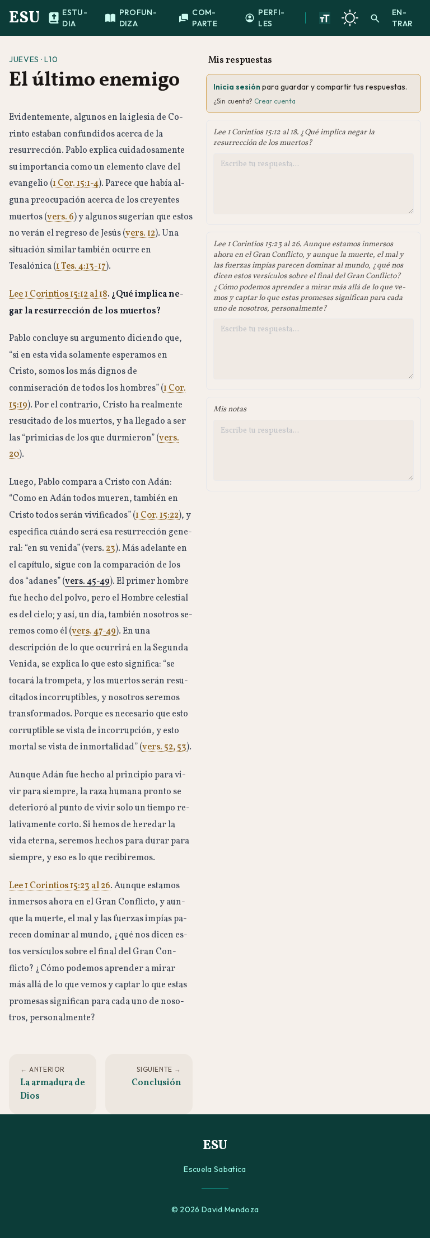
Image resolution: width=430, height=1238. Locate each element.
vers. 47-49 (94, 631)
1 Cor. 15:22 (157, 515)
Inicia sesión (236, 87)
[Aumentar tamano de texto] (324, 18)
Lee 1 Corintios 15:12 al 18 (58, 294)
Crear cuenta (275, 101)
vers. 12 (140, 233)
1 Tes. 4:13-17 (81, 266)
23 (110, 548)
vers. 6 (60, 217)
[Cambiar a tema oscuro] (350, 18)
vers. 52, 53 (164, 747)
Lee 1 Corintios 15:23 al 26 (59, 886)
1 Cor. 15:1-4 (76, 183)
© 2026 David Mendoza (215, 1209)
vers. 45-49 (87, 581)
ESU (24, 18)
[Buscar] (375, 18)
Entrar (402, 18)
